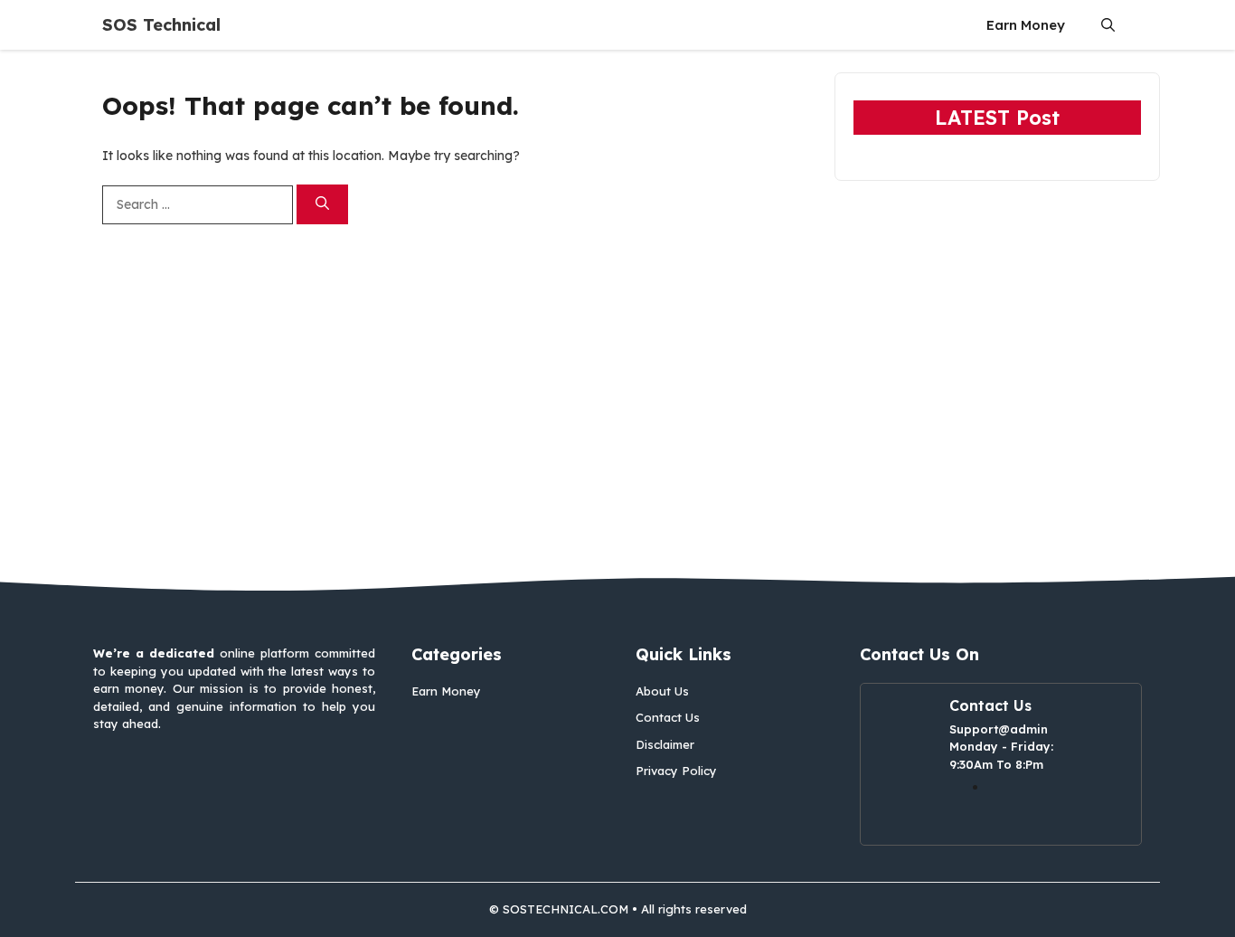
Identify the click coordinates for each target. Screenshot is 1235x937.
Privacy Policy (676, 770)
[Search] (322, 205)
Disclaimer (665, 744)
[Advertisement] (617, 400)
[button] (1108, 25)
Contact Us (668, 717)
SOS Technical (161, 24)
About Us (662, 691)
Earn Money (1025, 24)
